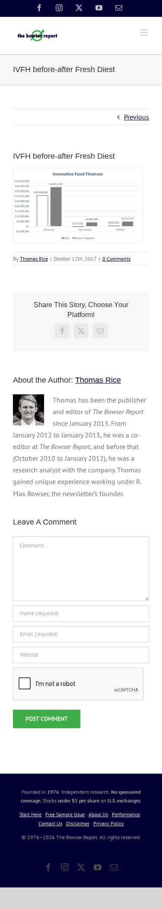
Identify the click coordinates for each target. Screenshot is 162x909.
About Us (98, 814)
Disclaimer (77, 823)
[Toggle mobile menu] (144, 32)
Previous (136, 117)
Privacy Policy (108, 823)
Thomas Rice (34, 258)
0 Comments (116, 258)
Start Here (30, 814)
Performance (126, 814)
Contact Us (50, 823)
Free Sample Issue (65, 814)
